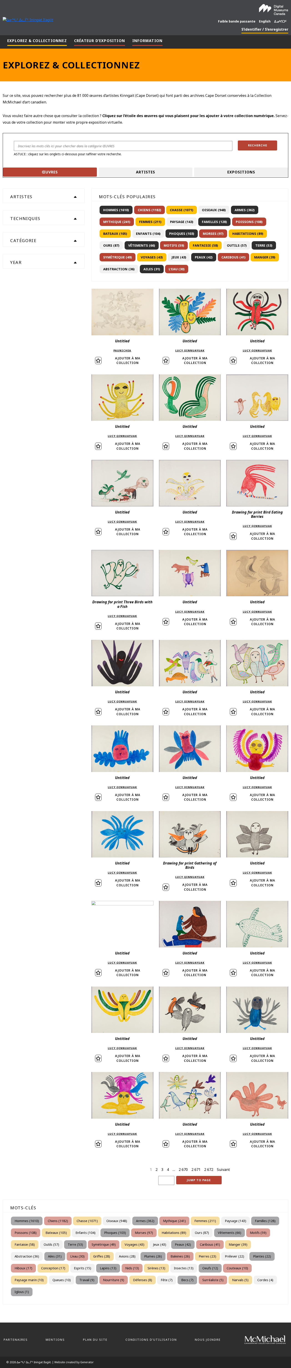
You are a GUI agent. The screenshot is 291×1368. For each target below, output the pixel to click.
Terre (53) (263, 245)
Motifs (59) (174, 245)
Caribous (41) (233, 257)
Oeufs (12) (210, 1268)
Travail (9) (86, 1280)
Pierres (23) (207, 1256)
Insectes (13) (183, 1268)
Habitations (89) (247, 233)
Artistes (145, 172)
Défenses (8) (142, 1280)
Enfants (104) (148, 233)
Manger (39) (264, 257)
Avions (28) (127, 1256)
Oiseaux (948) (214, 210)
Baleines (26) (180, 1256)
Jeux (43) (178, 257)
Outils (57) (237, 245)
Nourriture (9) (113, 1280)
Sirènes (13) (156, 1268)
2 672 (208, 1169)
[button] (257, 145)
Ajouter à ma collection (127, 360)
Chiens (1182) (149, 210)
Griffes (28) (101, 1256)
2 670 (183, 1169)
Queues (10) (62, 1280)
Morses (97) (213, 233)
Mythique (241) (116, 222)
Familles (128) (214, 222)
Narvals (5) (240, 1280)
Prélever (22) (234, 1256)
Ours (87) (111, 245)
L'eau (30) (177, 269)
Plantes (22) (262, 1256)
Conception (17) (53, 1268)
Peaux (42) (204, 257)
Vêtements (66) (141, 245)
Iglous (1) (22, 1292)
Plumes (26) (153, 1256)
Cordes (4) (265, 1280)
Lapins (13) (108, 1268)
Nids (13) (132, 1268)
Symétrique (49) (117, 257)
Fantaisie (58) (205, 245)
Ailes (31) (151, 269)
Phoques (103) (181, 233)
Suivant (223, 1169)
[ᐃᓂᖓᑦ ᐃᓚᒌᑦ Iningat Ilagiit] (28, 19)
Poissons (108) (249, 222)
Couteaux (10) (237, 1268)
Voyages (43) (152, 257)
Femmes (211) (150, 222)
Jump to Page (199, 1180)
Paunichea (122, 350)
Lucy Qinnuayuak (189, 350)
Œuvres (50, 172)
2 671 (196, 1169)
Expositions (241, 172)
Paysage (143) (181, 222)
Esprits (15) (82, 1268)
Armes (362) (245, 210)
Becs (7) (187, 1280)
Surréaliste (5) (212, 1280)
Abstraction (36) (119, 269)
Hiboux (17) (23, 1268)
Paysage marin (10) (29, 1280)
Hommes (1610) (116, 210)
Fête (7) (167, 1280)
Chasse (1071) (181, 210)
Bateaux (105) (115, 233)
